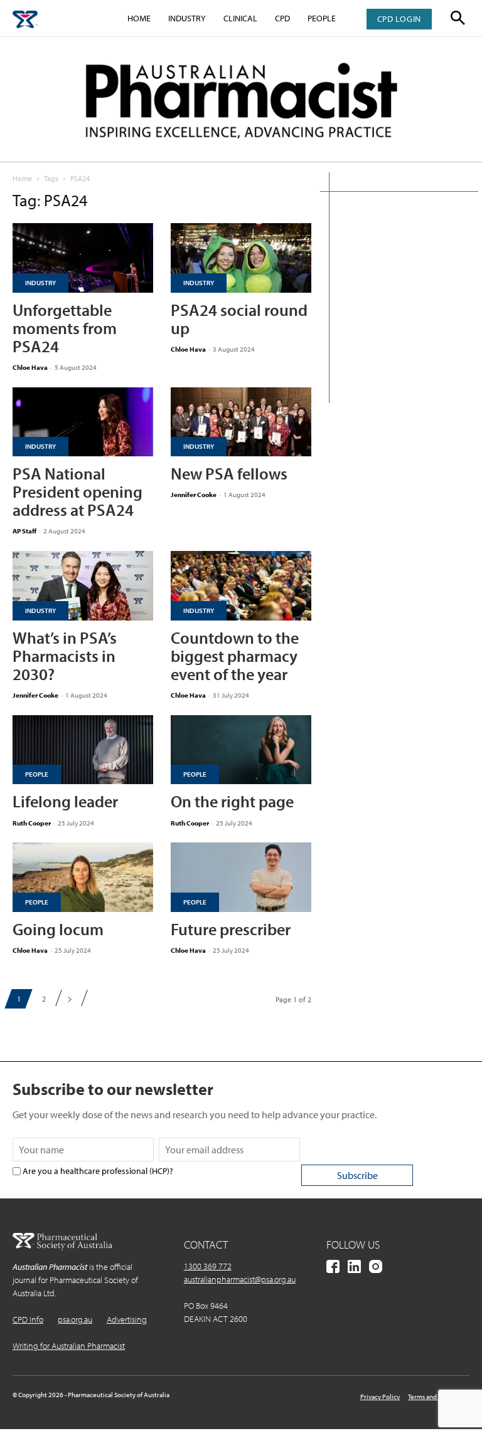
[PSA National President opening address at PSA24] (83, 422)
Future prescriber (231, 929)
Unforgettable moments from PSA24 (65, 328)
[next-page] (69, 999)
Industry (187, 18)
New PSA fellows (229, 473)
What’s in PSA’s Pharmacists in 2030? (65, 655)
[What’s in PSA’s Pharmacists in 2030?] (83, 586)
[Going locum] (83, 877)
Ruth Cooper (32, 823)
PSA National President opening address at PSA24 (77, 491)
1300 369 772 (208, 1266)
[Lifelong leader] (83, 750)
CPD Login (399, 18)
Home (139, 18)
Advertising (127, 1319)
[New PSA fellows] (241, 422)
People (322, 18)
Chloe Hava (30, 367)
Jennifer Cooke (194, 494)
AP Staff (24, 531)
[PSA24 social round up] (241, 258)
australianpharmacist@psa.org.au (240, 1279)
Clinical (240, 18)
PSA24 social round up (239, 319)
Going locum (58, 929)
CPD (282, 18)
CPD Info (28, 1319)
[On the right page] (241, 750)
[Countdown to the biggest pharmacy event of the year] (241, 586)
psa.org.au (75, 1319)
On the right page (232, 801)
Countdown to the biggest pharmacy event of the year (235, 655)
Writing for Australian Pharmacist (69, 1345)
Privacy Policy (380, 1396)
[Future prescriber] (241, 877)
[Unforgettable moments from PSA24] (83, 258)
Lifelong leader (65, 801)
